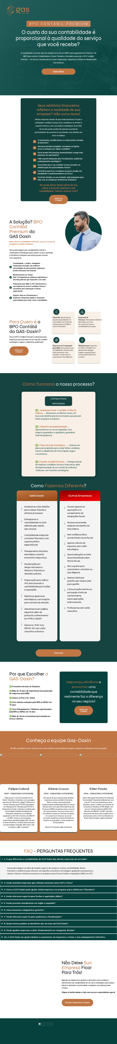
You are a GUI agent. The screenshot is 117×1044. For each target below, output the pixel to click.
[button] (83, 710)
